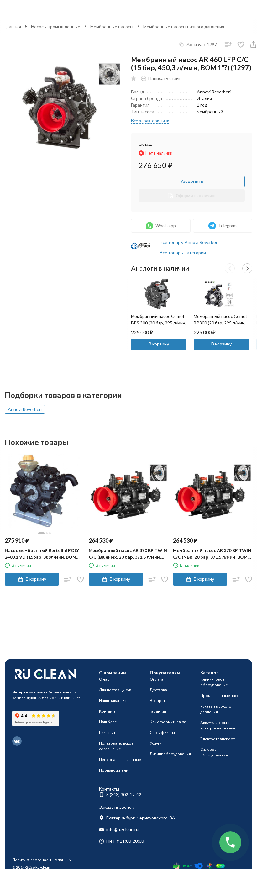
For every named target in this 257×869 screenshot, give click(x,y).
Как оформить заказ (168, 721)
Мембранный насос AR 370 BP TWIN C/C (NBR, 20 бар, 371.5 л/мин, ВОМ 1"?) (212, 554)
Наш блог (107, 721)
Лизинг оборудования (170, 753)
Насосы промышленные (55, 26)
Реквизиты (108, 732)
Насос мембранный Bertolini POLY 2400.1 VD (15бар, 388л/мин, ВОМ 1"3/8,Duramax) (42, 554)
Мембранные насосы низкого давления (183, 26)
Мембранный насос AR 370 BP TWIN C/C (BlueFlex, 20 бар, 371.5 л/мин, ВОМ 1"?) (128, 554)
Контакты (107, 711)
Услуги (156, 743)
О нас (104, 679)
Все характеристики (150, 120)
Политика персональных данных (41, 859)
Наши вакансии (113, 700)
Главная (13, 26)
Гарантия (158, 711)
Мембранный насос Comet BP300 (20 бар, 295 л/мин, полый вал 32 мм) (220, 322)
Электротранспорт (217, 738)
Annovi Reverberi (25, 409)
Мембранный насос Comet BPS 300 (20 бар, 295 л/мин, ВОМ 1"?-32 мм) (158, 322)
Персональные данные (120, 759)
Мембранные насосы (111, 26)
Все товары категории (183, 252)
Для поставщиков (115, 689)
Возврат (157, 700)
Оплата (156, 679)
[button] (230, 268)
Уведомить (191, 181)
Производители (113, 770)
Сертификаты (162, 732)
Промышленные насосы (222, 695)
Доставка (158, 689)
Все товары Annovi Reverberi (189, 242)
